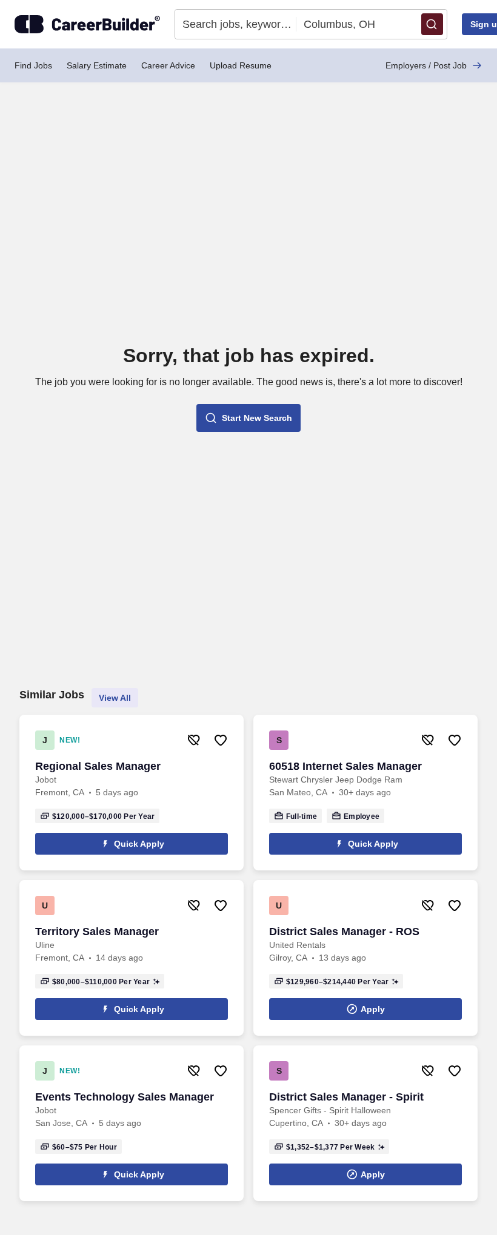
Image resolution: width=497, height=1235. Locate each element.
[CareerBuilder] (87, 24)
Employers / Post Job (426, 65)
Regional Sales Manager (98, 766)
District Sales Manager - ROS (344, 931)
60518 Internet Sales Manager (345, 766)
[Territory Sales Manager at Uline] (131, 958)
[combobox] (235, 24)
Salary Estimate (97, 65)
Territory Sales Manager (97, 931)
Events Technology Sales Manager (124, 1097)
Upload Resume (241, 65)
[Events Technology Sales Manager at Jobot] (131, 1123)
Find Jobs (33, 65)
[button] (432, 24)
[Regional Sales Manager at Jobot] (131, 792)
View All (115, 698)
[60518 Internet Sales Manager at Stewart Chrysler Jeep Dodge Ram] (365, 792)
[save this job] (220, 740)
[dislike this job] (194, 740)
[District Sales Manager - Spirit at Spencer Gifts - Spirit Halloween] (365, 1123)
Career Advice (168, 65)
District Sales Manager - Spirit (346, 1097)
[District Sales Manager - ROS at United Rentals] (365, 958)
